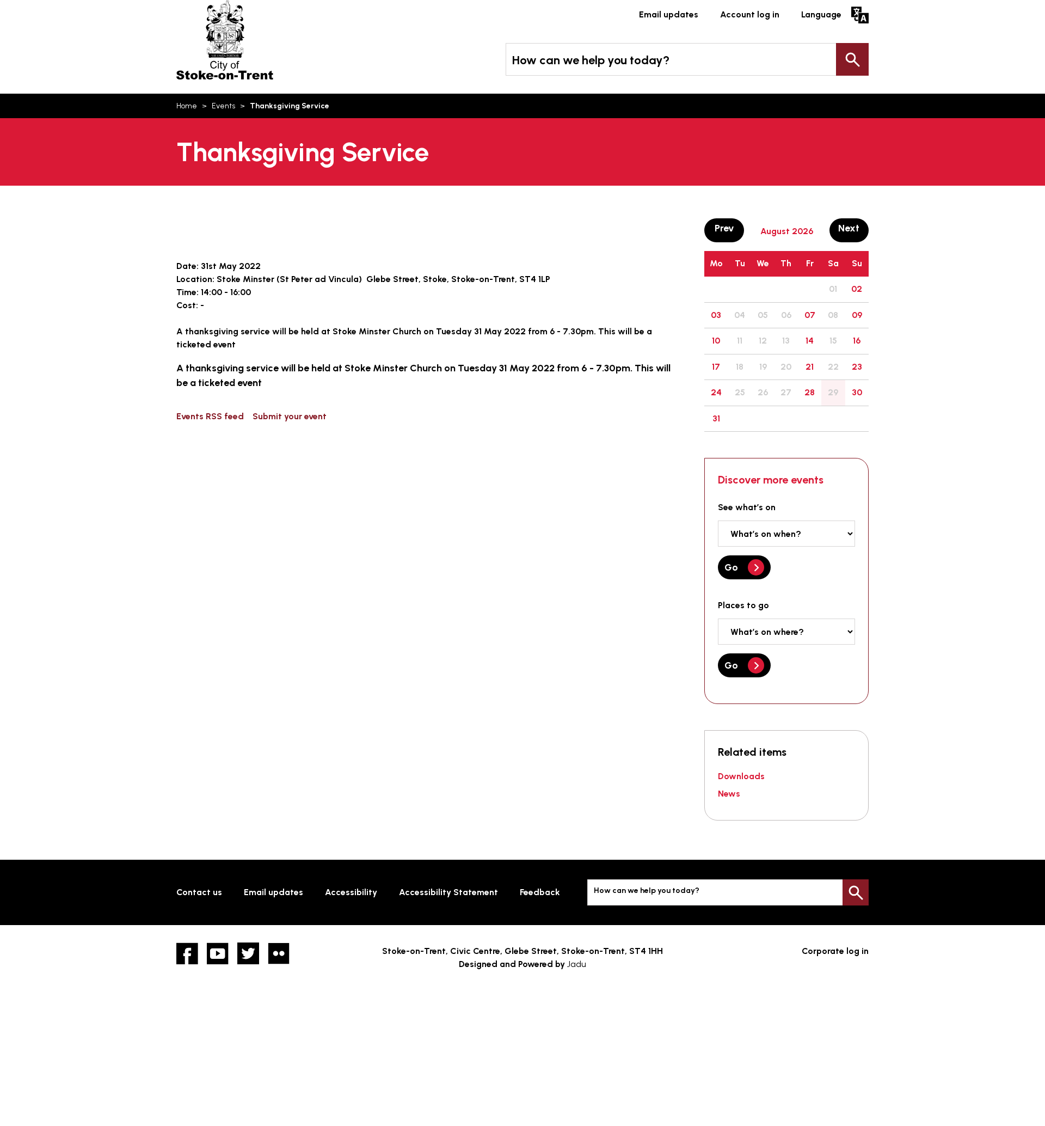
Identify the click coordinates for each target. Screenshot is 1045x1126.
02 (856, 289)
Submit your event (290, 416)
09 (857, 315)
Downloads (741, 776)
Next (853, 228)
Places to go (743, 605)
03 (716, 315)
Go (731, 567)
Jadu (576, 964)
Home (186, 106)
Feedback (540, 892)
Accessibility (351, 892)
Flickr (279, 953)
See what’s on (747, 507)
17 (716, 367)
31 (716, 418)
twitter (248, 953)
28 (809, 392)
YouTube (218, 953)
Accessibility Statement (448, 892)
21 (810, 367)
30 (857, 392)
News (729, 793)
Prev (729, 228)
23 (857, 367)
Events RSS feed (210, 416)
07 (809, 315)
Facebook (187, 953)
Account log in (749, 14)
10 (716, 340)
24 (716, 392)
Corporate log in (835, 951)
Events (223, 106)
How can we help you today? (590, 60)
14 (810, 340)
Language (821, 14)
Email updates (668, 14)
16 (856, 340)
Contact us (199, 892)
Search (852, 59)
